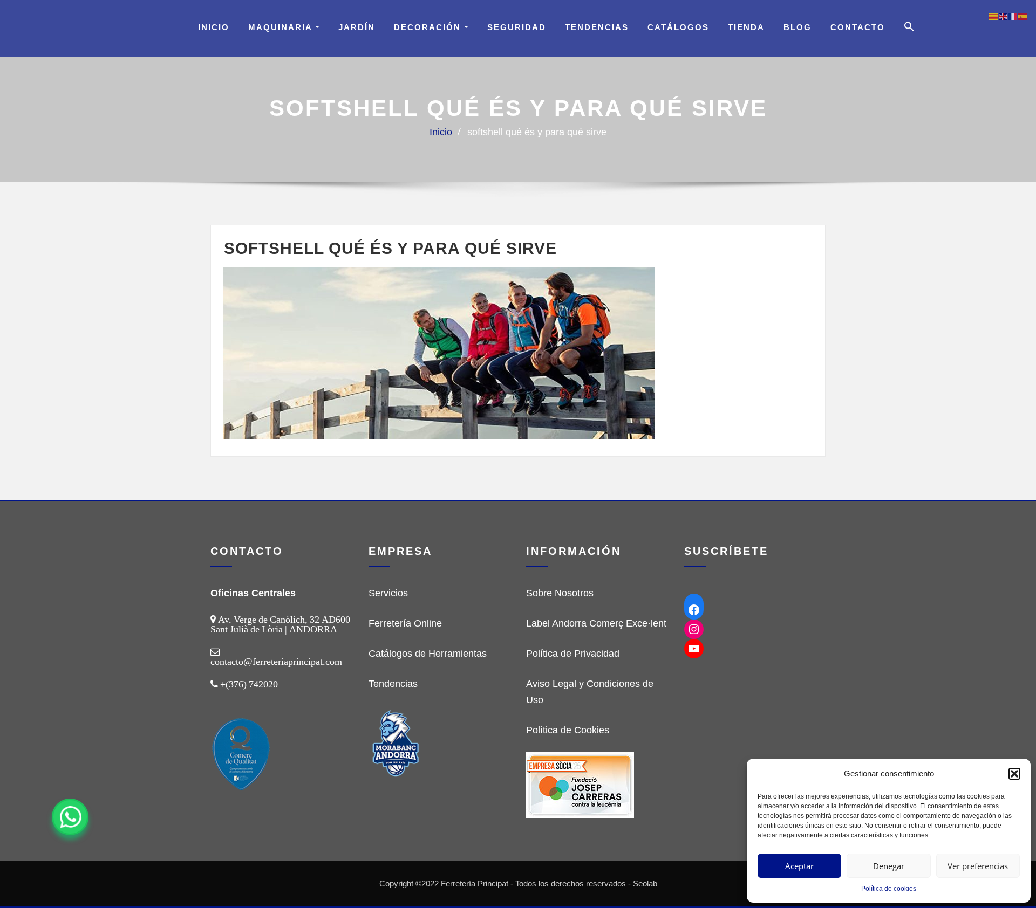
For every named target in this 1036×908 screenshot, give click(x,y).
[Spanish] (1023, 16)
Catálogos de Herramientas (428, 653)
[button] (1014, 773)
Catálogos (678, 27)
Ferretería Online (405, 623)
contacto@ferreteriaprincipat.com (276, 661)
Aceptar (799, 866)
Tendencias (597, 27)
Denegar (888, 866)
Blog (797, 27)
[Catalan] (994, 16)
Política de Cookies (567, 730)
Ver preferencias (978, 866)
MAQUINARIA (281, 27)
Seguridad (516, 27)
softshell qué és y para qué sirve (536, 132)
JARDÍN (356, 27)
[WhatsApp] (70, 817)
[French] (1013, 16)
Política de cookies (888, 888)
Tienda (746, 27)
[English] (1003, 16)
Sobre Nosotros (560, 593)
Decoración (429, 27)
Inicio (213, 27)
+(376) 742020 (249, 684)
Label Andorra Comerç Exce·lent (596, 623)
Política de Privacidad (572, 653)
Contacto (857, 27)
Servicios (388, 593)
